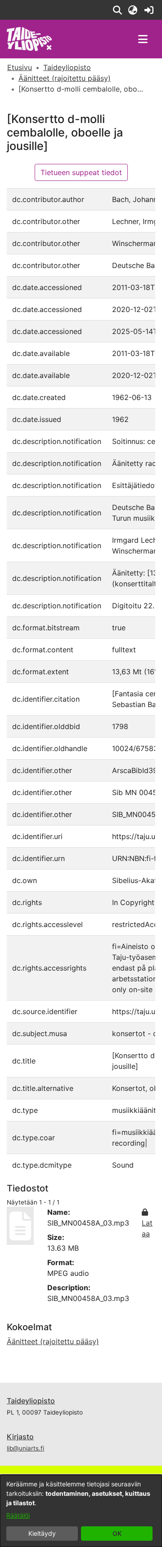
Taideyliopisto (31, 1400)
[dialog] (81, 1511)
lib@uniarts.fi (25, 1448)
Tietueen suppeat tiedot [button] (81, 172)
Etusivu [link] (19, 67)
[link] (148, 9)
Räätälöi (18, 1515)
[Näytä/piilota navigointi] (142, 39)
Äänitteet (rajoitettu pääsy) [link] (64, 78)
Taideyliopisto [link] (67, 67)
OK (117, 1533)
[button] (117, 9)
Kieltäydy (42, 1533)
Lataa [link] (147, 1228)
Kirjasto (20, 1436)
